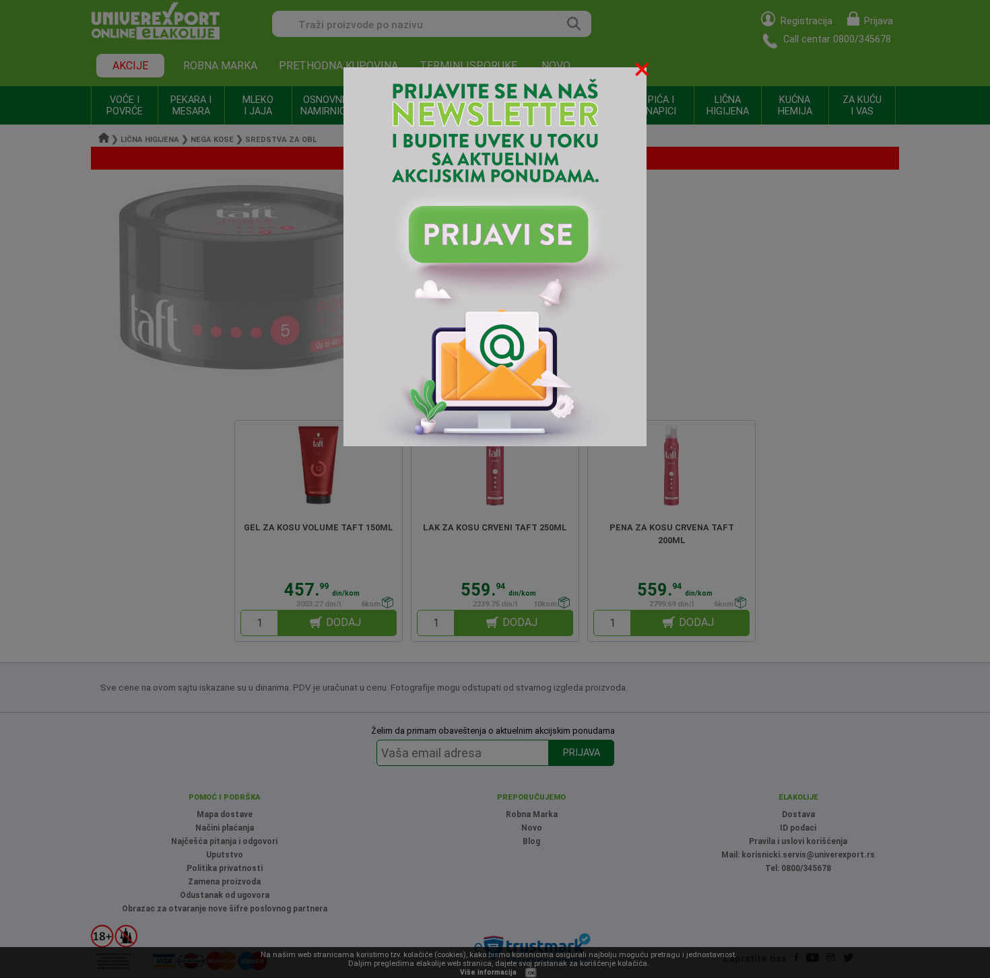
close (643, 72)
